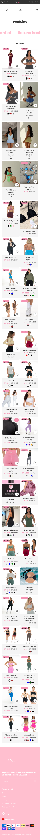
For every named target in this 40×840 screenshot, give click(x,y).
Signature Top (11, 675)
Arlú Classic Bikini (29, 231)
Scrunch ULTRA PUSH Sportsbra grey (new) (29, 618)
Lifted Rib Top (29, 530)
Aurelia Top (11, 354)
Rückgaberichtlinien (9, 803)
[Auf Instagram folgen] (3, 813)
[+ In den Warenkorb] (17, 66)
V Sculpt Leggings (11, 735)
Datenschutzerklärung (9, 807)
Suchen (4, 793)
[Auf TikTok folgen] (8, 813)
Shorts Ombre (11, 646)
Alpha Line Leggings (11, 71)
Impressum (6, 800)
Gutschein (10, 500)
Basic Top (10, 380)
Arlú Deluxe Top (10, 257)
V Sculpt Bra (29, 706)
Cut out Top (29, 380)
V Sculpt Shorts (29, 735)
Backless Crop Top (29, 350)
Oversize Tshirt (11, 587)
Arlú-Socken (29, 319)
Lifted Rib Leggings (11, 530)
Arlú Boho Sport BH (11, 221)
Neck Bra (11, 559)
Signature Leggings (29, 646)
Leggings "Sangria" (29, 498)
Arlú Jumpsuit (11, 288)
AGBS (4, 796)
